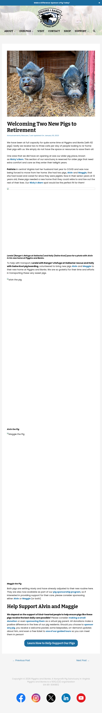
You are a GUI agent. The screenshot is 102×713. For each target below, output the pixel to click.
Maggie (82, 172)
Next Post (82, 660)
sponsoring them (35, 621)
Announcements (14, 135)
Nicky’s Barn (17, 159)
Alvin (70, 172)
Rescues (24, 135)
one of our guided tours (58, 631)
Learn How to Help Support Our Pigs (51, 643)
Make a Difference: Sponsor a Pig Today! (52, 3)
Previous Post (21, 660)
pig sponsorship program (67, 591)
